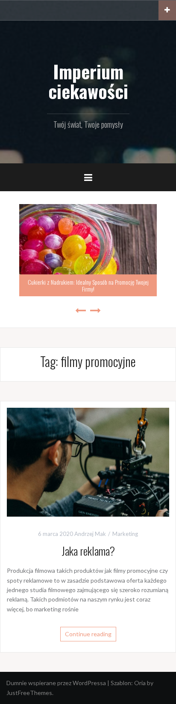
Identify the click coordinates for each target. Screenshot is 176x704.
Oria (140, 682)
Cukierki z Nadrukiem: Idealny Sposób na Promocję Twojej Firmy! (88, 285)
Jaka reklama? (88, 550)
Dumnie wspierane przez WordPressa (56, 682)
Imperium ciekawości (88, 81)
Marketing (125, 533)
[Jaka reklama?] (88, 461)
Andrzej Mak (90, 533)
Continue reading (88, 634)
